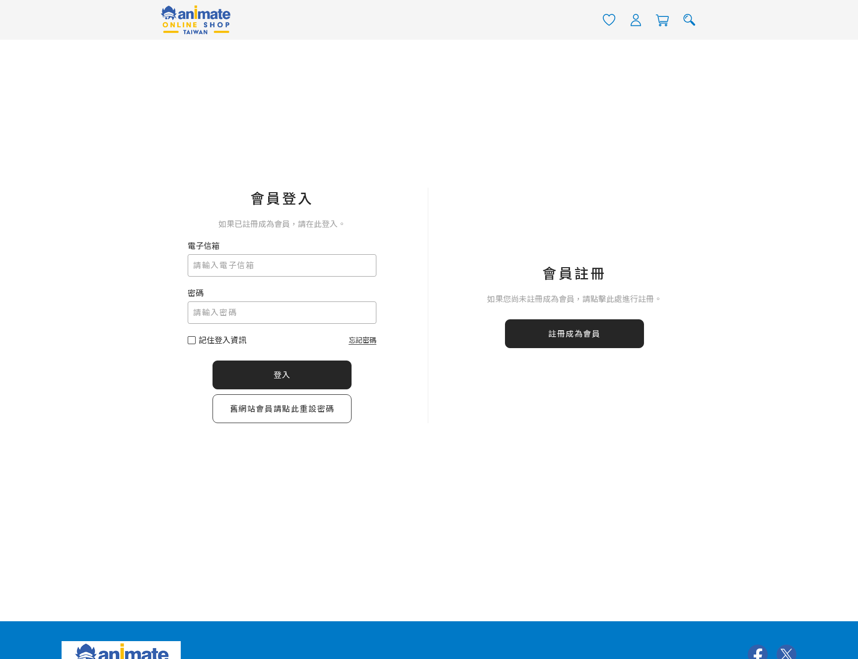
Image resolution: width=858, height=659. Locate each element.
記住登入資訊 (222, 340)
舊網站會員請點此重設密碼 (282, 409)
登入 (282, 375)
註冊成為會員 (574, 334)
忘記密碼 (362, 340)
